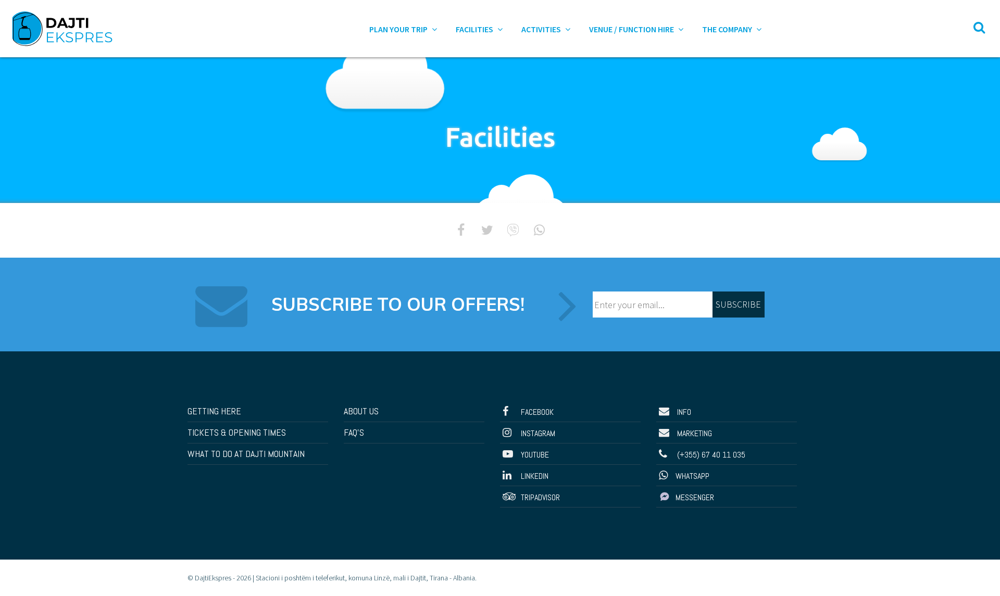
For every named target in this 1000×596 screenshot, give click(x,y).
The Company (728, 29)
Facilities (475, 29)
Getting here (214, 411)
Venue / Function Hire (632, 29)
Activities (541, 29)
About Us (361, 411)
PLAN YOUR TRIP (399, 29)
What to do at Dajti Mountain (246, 454)
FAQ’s (354, 432)
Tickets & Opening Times (237, 432)
